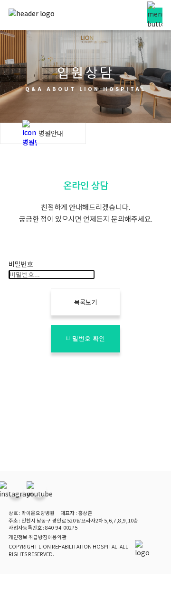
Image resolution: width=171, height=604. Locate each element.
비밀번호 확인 (85, 338)
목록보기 (85, 302)
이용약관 (57, 537)
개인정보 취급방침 (28, 537)
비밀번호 (21, 264)
